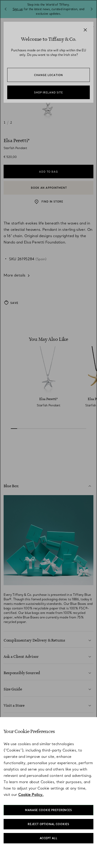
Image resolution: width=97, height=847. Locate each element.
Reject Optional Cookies (48, 824)
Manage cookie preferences (48, 810)
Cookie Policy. (31, 794)
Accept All (49, 838)
